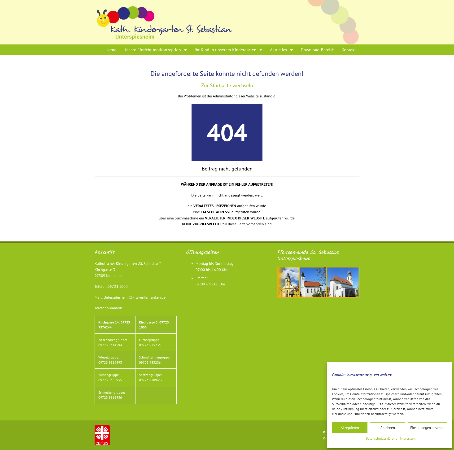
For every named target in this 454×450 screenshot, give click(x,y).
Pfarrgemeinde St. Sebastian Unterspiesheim (308, 256)
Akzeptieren (350, 427)
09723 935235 (150, 345)
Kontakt (349, 49)
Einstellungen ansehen (427, 427)
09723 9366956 (110, 397)
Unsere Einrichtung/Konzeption (152, 49)
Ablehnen (387, 427)
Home (110, 49)
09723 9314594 (110, 345)
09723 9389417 (151, 380)
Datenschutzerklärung (381, 438)
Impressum (407, 438)
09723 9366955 (110, 380)
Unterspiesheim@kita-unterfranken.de (135, 297)
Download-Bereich (318, 49)
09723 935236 (150, 362)
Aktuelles (278, 49)
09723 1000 (118, 286)
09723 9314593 (110, 362)
